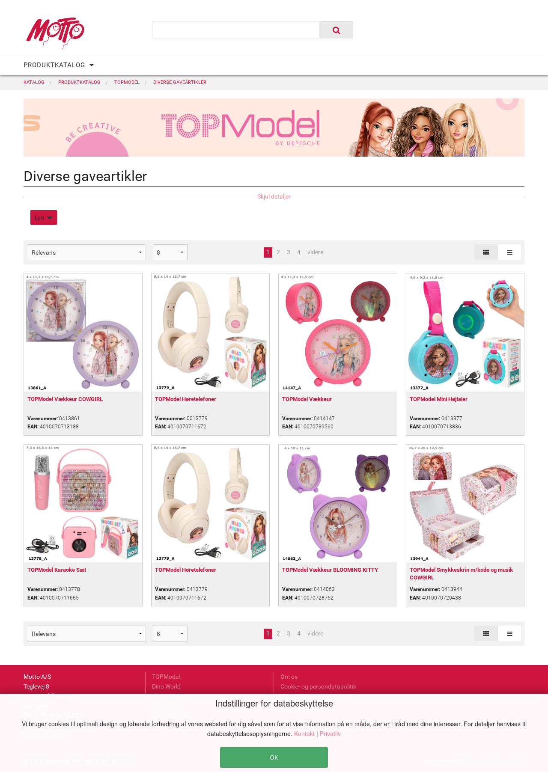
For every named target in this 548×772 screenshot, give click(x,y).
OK (274, 757)
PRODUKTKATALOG (54, 65)
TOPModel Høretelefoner (185, 399)
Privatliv (330, 733)
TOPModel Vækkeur (307, 399)
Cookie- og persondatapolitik (318, 686)
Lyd (39, 217)
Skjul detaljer (274, 196)
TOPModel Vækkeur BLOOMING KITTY (330, 570)
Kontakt (305, 733)
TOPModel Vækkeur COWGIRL (65, 399)
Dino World (166, 686)
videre (315, 252)
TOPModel (166, 676)
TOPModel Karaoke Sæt (56, 570)
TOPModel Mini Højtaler (439, 399)
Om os (289, 676)
